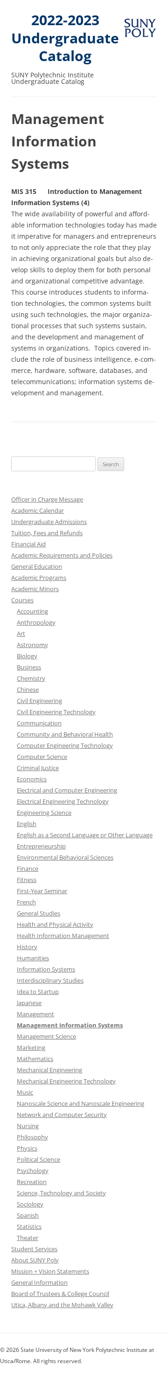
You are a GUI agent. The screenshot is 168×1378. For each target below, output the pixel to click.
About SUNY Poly (35, 1260)
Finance (27, 868)
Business (29, 667)
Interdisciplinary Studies (50, 980)
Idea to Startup (38, 991)
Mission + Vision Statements (50, 1271)
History (27, 947)
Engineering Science (44, 812)
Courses (22, 600)
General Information (39, 1282)
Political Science (38, 1159)
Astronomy (32, 645)
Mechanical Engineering (49, 1070)
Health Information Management (63, 935)
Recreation (32, 1182)
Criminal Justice (38, 768)
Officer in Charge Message (47, 499)
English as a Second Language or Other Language (85, 835)
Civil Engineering (39, 700)
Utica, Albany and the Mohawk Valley (62, 1305)
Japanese (29, 1003)
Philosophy (32, 1137)
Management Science (46, 1036)
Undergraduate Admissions (49, 521)
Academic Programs (38, 577)
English (26, 824)
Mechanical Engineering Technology (66, 1081)
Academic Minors (35, 589)
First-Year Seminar (42, 891)
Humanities (33, 958)
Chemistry (31, 678)
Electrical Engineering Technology (63, 801)
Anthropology (36, 622)
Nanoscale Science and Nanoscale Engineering (80, 1103)
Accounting (32, 611)
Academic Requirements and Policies (61, 555)
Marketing (31, 1047)
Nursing (28, 1126)
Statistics (29, 1226)
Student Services (34, 1249)
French (26, 902)
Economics (32, 779)
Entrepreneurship (41, 846)
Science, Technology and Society (61, 1193)
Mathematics (35, 1058)
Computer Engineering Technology (65, 745)
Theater (27, 1237)
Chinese (28, 689)
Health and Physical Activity (55, 924)
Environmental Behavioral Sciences (65, 857)
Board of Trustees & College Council (60, 1293)
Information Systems (46, 969)
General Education (36, 566)
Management (35, 1014)
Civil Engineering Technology (56, 712)
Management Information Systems (70, 1025)
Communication (39, 723)
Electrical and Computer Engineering (67, 790)
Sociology (30, 1204)
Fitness (26, 879)
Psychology (33, 1170)
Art (21, 633)
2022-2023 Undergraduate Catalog (65, 38)
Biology (27, 656)
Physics (27, 1148)
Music (25, 1092)
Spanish (28, 1215)
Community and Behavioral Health (65, 734)
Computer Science (42, 756)
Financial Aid (28, 544)
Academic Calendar (37, 510)
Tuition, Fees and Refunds (47, 533)
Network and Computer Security (62, 1114)
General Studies (38, 913)
